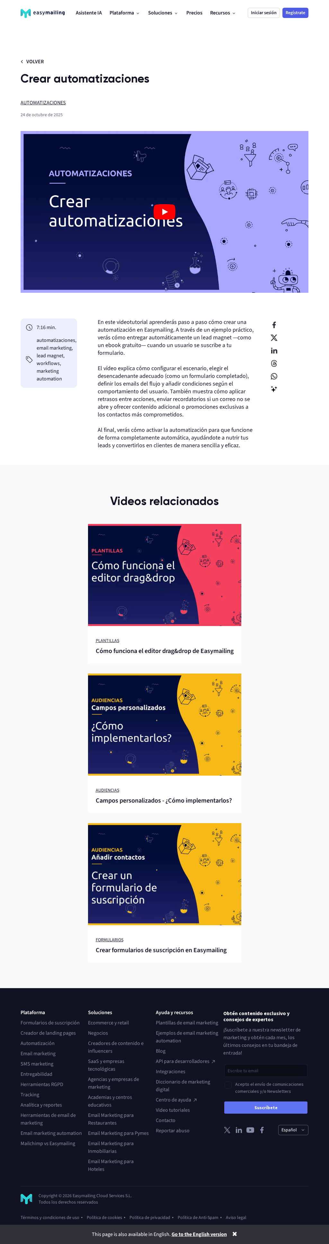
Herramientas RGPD (42, 1084)
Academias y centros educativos (110, 1101)
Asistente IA (89, 12)
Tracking (30, 1094)
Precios (194, 12)
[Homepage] (43, 13)
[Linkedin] (239, 1130)
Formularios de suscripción (50, 1022)
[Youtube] (250, 1130)
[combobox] (293, 1130)
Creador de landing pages (48, 1033)
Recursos (220, 12)
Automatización (38, 1043)
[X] (227, 1130)
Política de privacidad (149, 1217)
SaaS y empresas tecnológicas (106, 1065)
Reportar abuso (173, 1130)
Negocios (98, 1033)
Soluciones (160, 12)
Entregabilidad (36, 1074)
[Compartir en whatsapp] (274, 376)
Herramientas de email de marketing (48, 1119)
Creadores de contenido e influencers (116, 1047)
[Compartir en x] (274, 337)
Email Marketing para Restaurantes (111, 1119)
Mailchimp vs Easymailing (48, 1143)
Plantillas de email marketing (187, 1022)
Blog (160, 1051)
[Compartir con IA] (274, 389)
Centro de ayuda (173, 1099)
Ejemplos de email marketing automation (187, 1037)
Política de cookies (104, 1217)
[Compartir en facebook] (274, 324)
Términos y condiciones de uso (50, 1217)
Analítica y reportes (41, 1105)
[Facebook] (262, 1130)
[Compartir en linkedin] (274, 350)
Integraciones (170, 1071)
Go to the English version (199, 1234)
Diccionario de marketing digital (183, 1085)
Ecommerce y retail (108, 1022)
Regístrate (295, 13)
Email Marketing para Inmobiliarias (111, 1147)
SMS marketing (37, 1063)
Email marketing (38, 1053)
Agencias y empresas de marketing (113, 1083)
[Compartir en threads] (274, 363)
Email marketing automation (51, 1133)
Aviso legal (236, 1217)
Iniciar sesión (264, 13)
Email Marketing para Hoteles (111, 1165)
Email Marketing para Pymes (118, 1133)
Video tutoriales (173, 1110)
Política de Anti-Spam (198, 1217)
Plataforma (122, 12)
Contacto (165, 1120)
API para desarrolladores (182, 1061)
